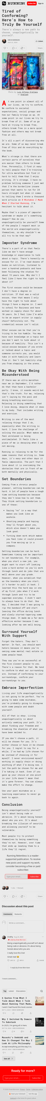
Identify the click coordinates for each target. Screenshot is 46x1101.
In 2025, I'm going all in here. (14, 1025)
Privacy (22, 1089)
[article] (23, 1005)
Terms (28, 1089)
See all (7, 1058)
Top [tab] (4, 991)
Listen (40, 41)
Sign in (41, 3)
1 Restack (19, 888)
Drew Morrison (14, 40)
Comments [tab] (7, 914)
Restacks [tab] (18, 914)
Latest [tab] (11, 991)
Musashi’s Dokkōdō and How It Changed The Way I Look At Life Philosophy (17, 1040)
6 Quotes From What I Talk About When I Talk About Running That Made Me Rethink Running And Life (16, 1000)
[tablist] (12, 914)
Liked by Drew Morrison (18, 940)
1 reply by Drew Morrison (20, 968)
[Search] (41, 991)
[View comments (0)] (13, 1013)
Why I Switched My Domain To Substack (17, 1020)
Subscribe (32, 3)
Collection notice (37, 1089)
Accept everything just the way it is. (17, 1046)
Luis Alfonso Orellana (27, 92)
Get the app (33, 1094)
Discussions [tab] (20, 991)
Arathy (10, 937)
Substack (13, 1098)
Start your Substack (18, 1094)
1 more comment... (9, 979)
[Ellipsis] (43, 937)
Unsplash (24, 94)
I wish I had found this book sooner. (17, 1007)
